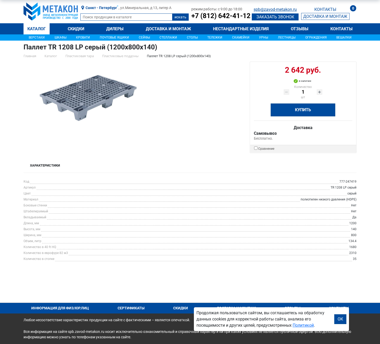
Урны (263, 37)
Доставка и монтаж (168, 28)
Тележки (214, 37)
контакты (325, 9)
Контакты (341, 28)
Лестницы (286, 37)
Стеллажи (168, 37)
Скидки (76, 28)
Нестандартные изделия (241, 28)
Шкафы (60, 37)
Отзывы (299, 28)
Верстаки (37, 37)
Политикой (303, 325)
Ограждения (316, 37)
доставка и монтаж (325, 16)
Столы (192, 37)
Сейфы (144, 37)
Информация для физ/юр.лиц (60, 308)
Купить (303, 109)
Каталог (36, 28)
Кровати (83, 37)
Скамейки (240, 37)
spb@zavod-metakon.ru (275, 9)
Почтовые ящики (114, 37)
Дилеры (115, 28)
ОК (340, 319)
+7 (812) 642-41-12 (220, 16)
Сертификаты (131, 308)
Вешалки (344, 37)
